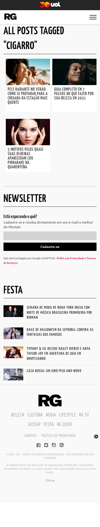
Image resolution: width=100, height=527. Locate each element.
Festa (49, 424)
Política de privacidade (59, 436)
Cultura (35, 415)
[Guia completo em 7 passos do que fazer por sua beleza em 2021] (74, 83)
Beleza (17, 415)
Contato (30, 436)
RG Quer (64, 424)
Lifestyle (67, 415)
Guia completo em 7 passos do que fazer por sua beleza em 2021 (74, 93)
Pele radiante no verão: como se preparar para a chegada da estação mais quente (28, 96)
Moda (51, 415)
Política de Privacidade (70, 258)
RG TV (84, 415)
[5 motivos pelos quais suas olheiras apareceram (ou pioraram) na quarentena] (28, 144)
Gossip (34, 424)
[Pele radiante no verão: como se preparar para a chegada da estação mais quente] (28, 83)
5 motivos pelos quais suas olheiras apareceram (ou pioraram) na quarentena (25, 158)
